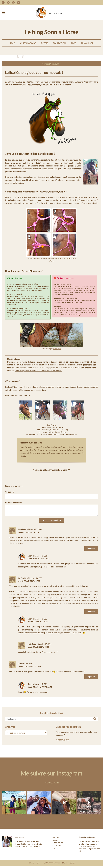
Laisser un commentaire (51, 520)
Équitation (59, 43)
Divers (44, 43)
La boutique (57, 846)
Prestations (57, 837)
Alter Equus (57, 349)
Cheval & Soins (28, 43)
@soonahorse (51, 782)
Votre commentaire (13, 502)
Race (73, 43)
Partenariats (58, 843)
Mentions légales (68, 863)
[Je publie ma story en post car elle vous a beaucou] (39, 802)
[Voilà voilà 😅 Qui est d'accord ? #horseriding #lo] (89, 802)
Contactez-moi (62, 739)
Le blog (56, 840)
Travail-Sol (87, 43)
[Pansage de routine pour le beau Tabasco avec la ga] (64, 802)
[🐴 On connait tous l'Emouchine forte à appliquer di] (14, 802)
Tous (12, 43)
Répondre (91, 548)
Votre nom (9, 492)
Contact (56, 848)
